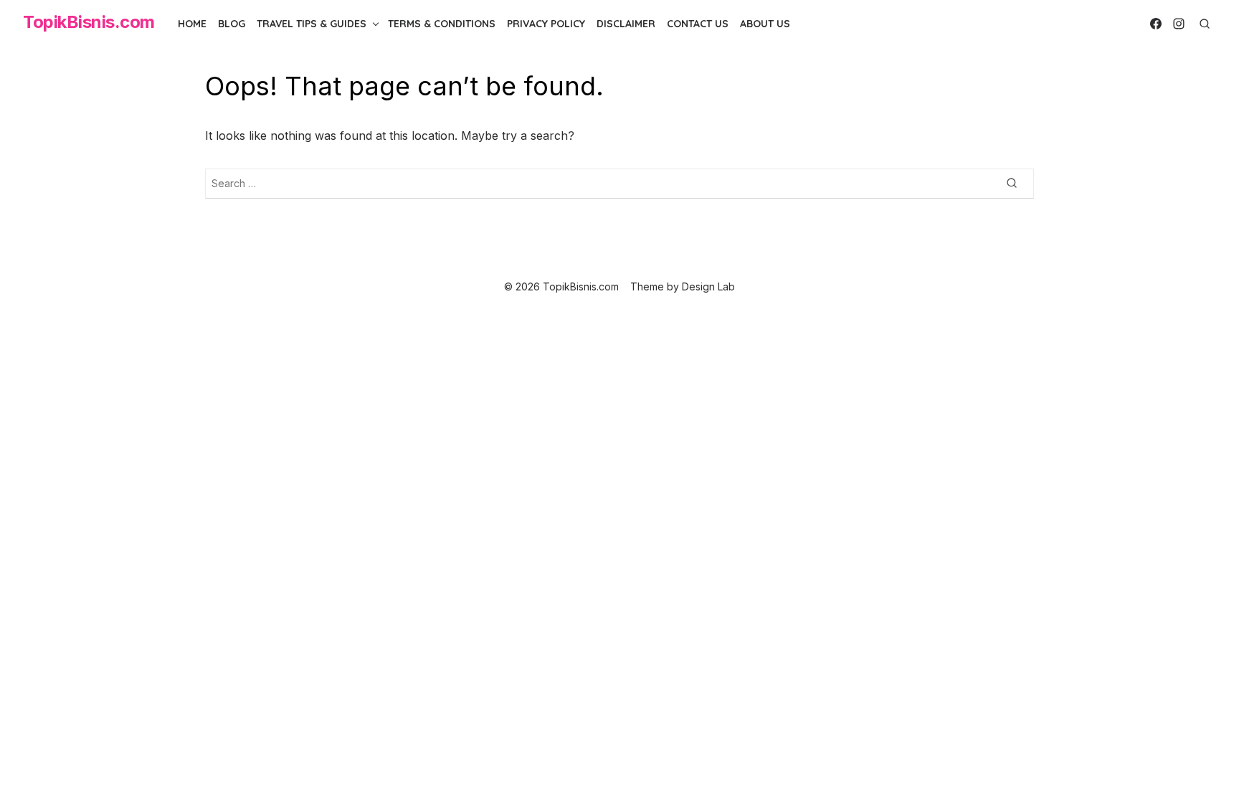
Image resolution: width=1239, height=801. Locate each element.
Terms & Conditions (441, 23)
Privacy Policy (546, 23)
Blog (231, 23)
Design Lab (708, 286)
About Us (765, 23)
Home (192, 23)
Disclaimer (626, 23)
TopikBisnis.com (89, 21)
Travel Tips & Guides (311, 23)
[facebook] (1155, 23)
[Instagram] (1178, 23)
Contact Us (697, 23)
